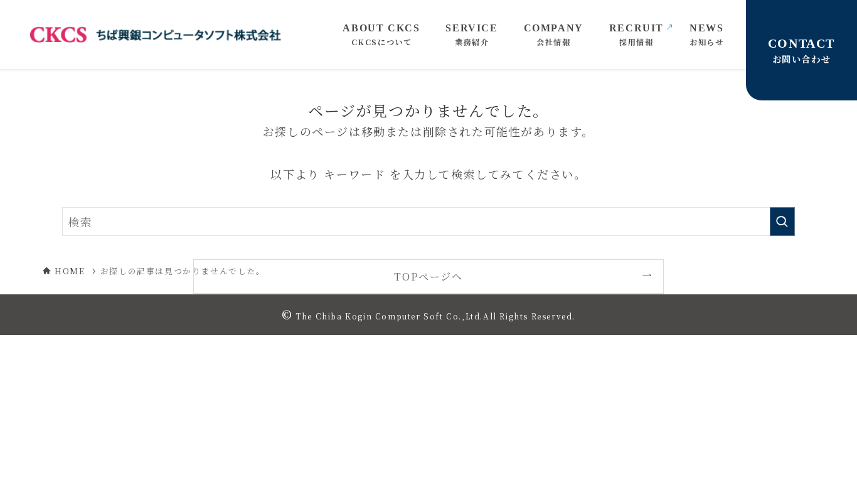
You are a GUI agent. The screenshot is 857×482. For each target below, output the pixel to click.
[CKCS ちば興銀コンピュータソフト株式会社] (155, 34)
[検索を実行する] (782, 221)
